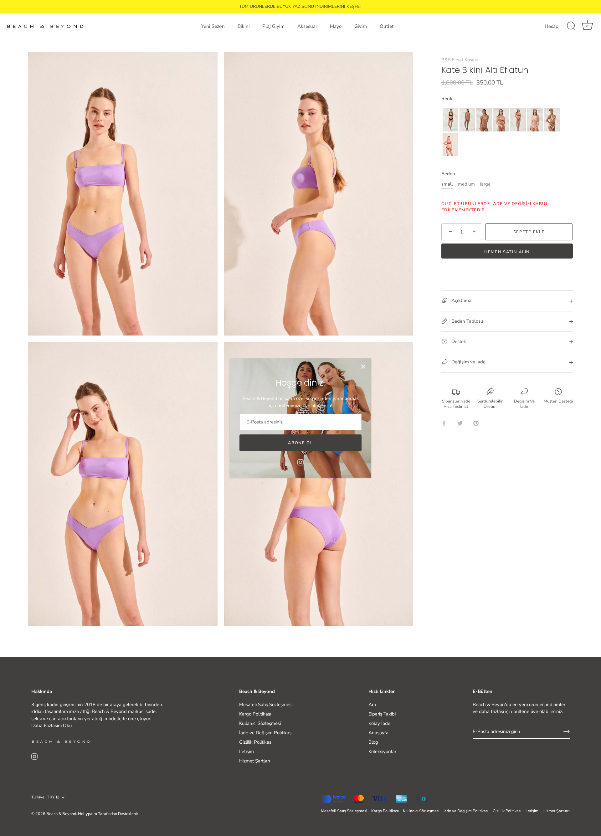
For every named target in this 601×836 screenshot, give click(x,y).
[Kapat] (363, 366)
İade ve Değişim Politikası (265, 733)
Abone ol (300, 443)
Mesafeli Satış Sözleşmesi (265, 704)
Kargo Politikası (255, 714)
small (447, 184)
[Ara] (571, 26)
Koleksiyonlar (382, 751)
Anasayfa (378, 733)
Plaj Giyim (273, 26)
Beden (448, 174)
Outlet (386, 26)
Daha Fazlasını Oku (51, 725)
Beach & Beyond (61, 814)
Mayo (336, 26)
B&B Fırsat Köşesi (459, 60)
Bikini (244, 26)
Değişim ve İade (467, 362)
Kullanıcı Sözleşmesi (260, 723)
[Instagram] (300, 462)
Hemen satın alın (507, 252)
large (485, 184)
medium (466, 184)
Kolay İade (379, 723)
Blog (373, 742)
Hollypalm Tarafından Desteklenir (108, 814)
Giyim (360, 26)
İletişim (246, 751)
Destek (458, 341)
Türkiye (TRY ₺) (45, 797)
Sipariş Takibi (382, 714)
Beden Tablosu (466, 321)
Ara (372, 704)
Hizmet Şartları (254, 761)
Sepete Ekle (529, 232)
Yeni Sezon (213, 26)
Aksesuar (307, 26)
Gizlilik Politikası (255, 742)
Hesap (551, 26)
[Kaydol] (566, 731)
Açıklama (460, 300)
